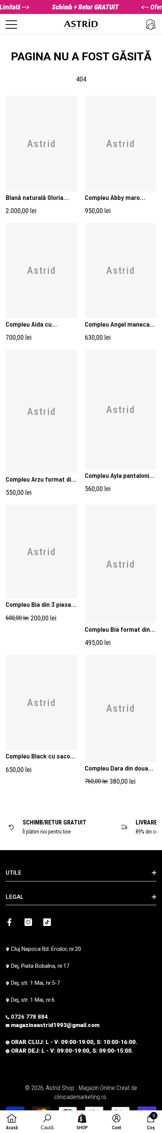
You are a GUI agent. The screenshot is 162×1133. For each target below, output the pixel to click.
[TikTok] (47, 922)
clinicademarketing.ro (80, 1097)
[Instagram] (28, 922)
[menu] (11, 24)
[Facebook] (9, 922)
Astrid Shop (61, 1088)
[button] (150, 24)
